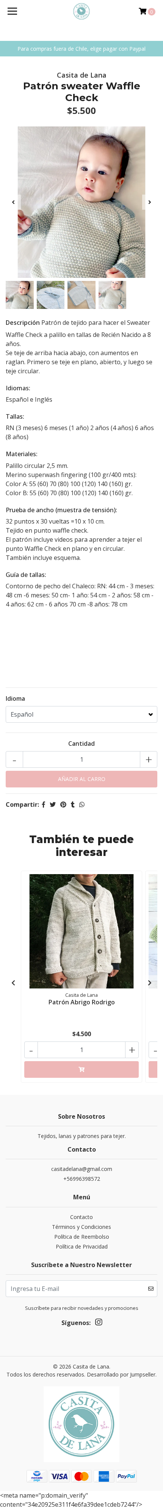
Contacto (81, 1217)
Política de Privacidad (82, 1246)
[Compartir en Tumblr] (73, 804)
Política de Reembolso (81, 1236)
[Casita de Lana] (81, 11)
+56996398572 (81, 1178)
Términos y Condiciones (81, 1226)
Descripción (23, 322)
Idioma (15, 698)
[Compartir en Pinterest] (63, 804)
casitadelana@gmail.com (81, 1168)
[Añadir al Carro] (81, 1069)
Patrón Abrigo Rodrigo (82, 1002)
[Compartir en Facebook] (43, 804)
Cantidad (81, 743)
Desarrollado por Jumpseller (121, 1374)
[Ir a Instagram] (98, 1323)
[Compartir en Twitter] (53, 804)
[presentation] (13, 202)
